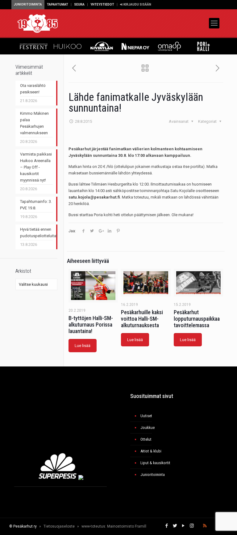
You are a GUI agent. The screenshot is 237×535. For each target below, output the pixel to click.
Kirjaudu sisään (137, 4)
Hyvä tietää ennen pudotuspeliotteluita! (36, 232)
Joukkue (147, 427)
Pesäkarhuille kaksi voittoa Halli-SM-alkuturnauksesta (142, 318)
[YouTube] (183, 526)
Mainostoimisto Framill (126, 526)
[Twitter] (175, 526)
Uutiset (146, 415)
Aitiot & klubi (150, 451)
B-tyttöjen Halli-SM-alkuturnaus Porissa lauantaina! (91, 324)
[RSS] (205, 526)
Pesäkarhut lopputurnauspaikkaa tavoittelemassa (197, 318)
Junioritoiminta (28, 4)
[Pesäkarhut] (38, 23)
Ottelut (146, 439)
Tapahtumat (57, 4)
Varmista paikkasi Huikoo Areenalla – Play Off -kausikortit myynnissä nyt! (36, 167)
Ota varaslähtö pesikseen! (33, 88)
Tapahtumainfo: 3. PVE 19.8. (36, 204)
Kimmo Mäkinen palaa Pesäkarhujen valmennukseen (34, 123)
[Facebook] (167, 526)
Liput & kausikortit (155, 462)
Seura (79, 4)
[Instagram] (192, 526)
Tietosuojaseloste (59, 526)
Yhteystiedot (102, 4)
